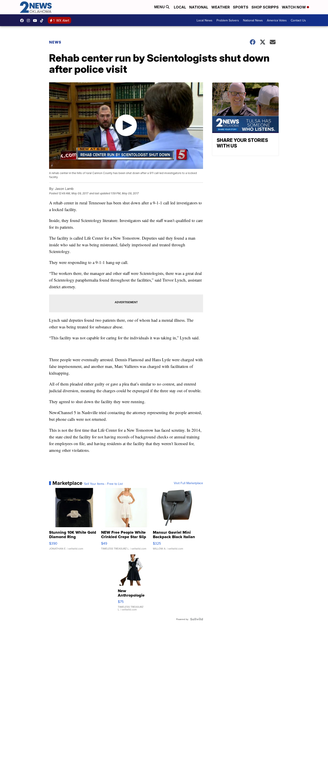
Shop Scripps (265, 7)
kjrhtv (23, 20)
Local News (204, 20)
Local (180, 7)
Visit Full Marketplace (188, 483)
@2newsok (43, 20)
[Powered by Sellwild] (196, 619)
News (55, 42)
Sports (240, 7)
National (198, 7)
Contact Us (298, 20)
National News (253, 20)
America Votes (277, 20)
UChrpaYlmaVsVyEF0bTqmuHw (36, 20)
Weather (220, 7)
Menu (160, 7)
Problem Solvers (227, 20)
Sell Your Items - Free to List (103, 483)
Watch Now (294, 7)
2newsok (29, 20)
